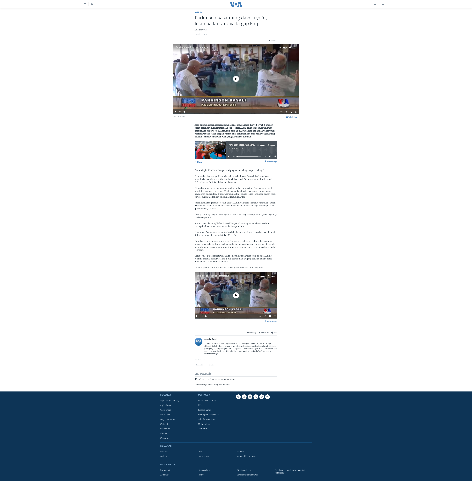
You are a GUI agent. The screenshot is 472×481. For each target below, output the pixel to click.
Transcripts (203, 429)
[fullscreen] (296, 111)
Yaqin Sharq (165, 410)
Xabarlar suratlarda (206, 419)
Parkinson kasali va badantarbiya (192, 47)
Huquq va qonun (167, 419)
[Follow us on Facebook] (238, 396)
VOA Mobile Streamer (246, 456)
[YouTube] (375, 4)
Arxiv (201, 475)
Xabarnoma (204, 456)
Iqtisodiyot (165, 415)
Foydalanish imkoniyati (247, 475)
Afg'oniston (165, 405)
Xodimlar (164, 475)
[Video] (382, 4)
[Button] (272, 40)
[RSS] (255, 396)
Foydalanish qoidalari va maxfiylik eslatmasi (290, 471)
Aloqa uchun (204, 470)
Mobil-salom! (204, 424)
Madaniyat (165, 438)
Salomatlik (165, 429)
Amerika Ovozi (237, 148)
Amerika (198, 12)
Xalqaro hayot (204, 410)
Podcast (163, 456)
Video (200, 405)
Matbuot (164, 424)
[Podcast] (261, 396)
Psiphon (240, 452)
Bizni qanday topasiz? (246, 470)
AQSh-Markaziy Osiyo (170, 401)
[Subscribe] (267, 396)
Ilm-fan (163, 433)
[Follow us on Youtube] (250, 396)
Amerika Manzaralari (207, 401)
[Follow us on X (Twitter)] (244, 396)
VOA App (164, 452)
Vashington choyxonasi (208, 415)
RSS (200, 452)
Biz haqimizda (166, 470)
